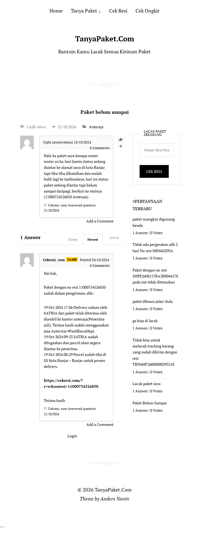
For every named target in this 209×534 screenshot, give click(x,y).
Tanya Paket (84, 10)
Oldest (73, 239)
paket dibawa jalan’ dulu (153, 301)
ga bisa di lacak (145, 320)
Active (114, 238)
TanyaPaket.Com (104, 39)
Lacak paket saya (147, 383)
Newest (92, 239)
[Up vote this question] (120, 139)
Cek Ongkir (147, 10)
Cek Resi (118, 10)
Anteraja (96, 126)
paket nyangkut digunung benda (154, 222)
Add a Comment (99, 221)
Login (72, 435)
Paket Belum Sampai (150, 402)
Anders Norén (114, 498)
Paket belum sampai (105, 112)
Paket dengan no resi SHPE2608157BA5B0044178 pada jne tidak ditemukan (155, 276)
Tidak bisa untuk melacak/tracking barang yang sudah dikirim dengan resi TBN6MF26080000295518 (155, 352)
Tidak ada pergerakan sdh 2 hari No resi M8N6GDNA (155, 247)
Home (56, 10)
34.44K (72, 259)
